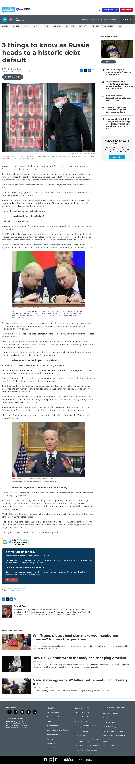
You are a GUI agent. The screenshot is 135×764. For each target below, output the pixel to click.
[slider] (14, 19)
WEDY (24, 724)
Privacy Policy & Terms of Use (86, 750)
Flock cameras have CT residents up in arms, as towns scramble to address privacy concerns (119, 85)
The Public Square (109, 745)
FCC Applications (109, 722)
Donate (127, 10)
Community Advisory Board (57, 730)
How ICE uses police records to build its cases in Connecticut (118, 72)
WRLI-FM (27, 725)
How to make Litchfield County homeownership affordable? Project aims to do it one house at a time (117, 124)
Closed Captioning (109, 718)
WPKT (21, 725)
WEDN (13, 724)
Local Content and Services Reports (113, 740)
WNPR (16, 725)
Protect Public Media (103, 26)
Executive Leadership (55, 717)
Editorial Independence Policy (114, 731)
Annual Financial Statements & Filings (114, 708)
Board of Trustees (53, 726)
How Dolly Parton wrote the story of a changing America (79, 658)
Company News (53, 712)
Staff (49, 721)
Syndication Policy (109, 727)
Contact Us (51, 743)
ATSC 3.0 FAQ (23, 727)
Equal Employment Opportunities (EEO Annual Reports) (87, 740)
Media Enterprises (54, 735)
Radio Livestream (81, 721)
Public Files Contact (12, 727)
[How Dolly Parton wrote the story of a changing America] (16, 664)
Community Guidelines (83, 731)
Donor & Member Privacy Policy (87, 745)
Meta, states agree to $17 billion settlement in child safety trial (80, 682)
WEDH (8, 724)
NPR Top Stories (17, 590)
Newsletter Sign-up (82, 712)
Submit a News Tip (82, 708)
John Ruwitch (38, 687)
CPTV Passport (80, 736)
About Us (50, 708)
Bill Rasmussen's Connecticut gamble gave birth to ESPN (118, 98)
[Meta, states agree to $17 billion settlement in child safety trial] (16, 686)
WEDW (19, 724)
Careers (50, 739)
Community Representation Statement (85, 726)
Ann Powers (37, 662)
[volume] (11, 19)
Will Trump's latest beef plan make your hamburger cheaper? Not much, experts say (75, 637)
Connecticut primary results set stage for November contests (115, 109)
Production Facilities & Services (114, 736)
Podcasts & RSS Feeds (83, 717)
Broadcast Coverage (110, 713)
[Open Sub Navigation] (10, 26)
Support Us (51, 748)
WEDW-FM (9, 725)
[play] (4, 19)
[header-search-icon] (99, 10)
